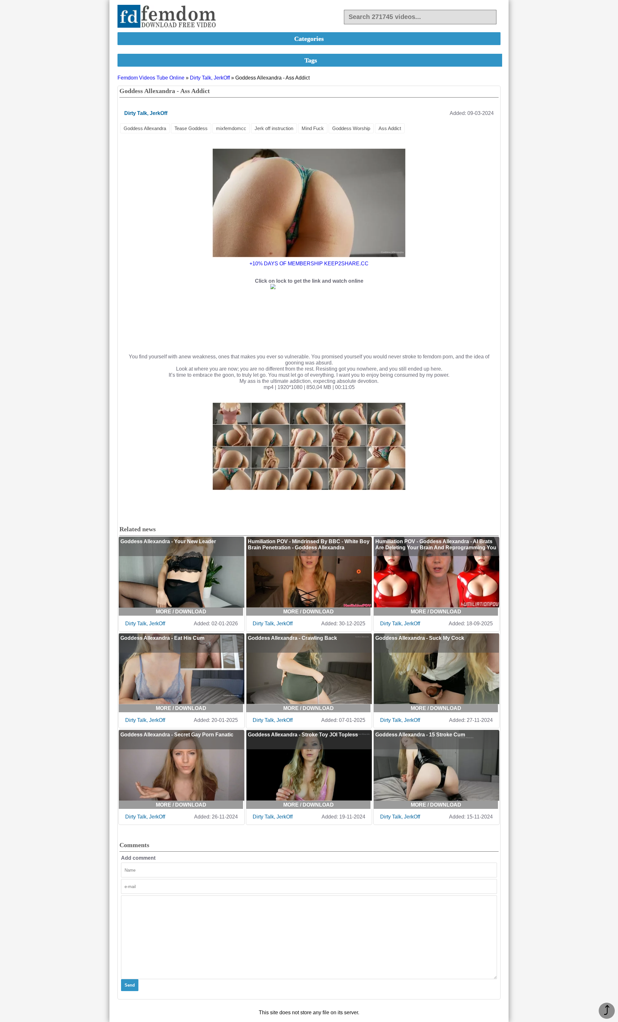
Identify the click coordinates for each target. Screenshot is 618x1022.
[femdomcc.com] (168, 17)
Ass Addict (390, 128)
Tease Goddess (191, 128)
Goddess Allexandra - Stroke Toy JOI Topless (303, 734)
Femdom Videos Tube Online (150, 77)
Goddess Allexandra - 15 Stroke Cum (420, 734)
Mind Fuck (313, 128)
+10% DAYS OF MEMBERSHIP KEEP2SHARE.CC (309, 263)
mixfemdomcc (231, 128)
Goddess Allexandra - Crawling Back (292, 638)
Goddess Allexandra (145, 128)
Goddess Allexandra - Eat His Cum (162, 638)
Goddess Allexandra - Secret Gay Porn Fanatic (176, 734)
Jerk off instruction (274, 128)
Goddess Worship (351, 128)
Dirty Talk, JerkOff (210, 77)
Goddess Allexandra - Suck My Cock (419, 638)
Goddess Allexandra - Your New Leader (168, 541)
